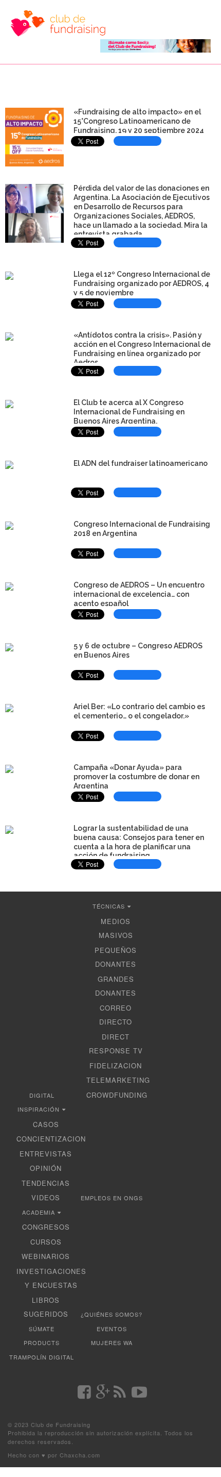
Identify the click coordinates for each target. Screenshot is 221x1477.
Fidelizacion (115, 1065)
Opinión (46, 1168)
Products (42, 1342)
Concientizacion (51, 1139)
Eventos (112, 1328)
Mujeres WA (112, 1342)
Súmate (41, 1328)
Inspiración (38, 1109)
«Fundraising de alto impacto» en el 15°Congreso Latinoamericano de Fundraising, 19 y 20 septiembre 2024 (138, 121)
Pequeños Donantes (116, 957)
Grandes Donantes (115, 986)
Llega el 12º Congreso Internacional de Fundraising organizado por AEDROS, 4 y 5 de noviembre (141, 283)
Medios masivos (116, 928)
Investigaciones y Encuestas (51, 1278)
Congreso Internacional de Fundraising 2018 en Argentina (141, 529)
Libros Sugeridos (46, 1307)
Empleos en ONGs (112, 1198)
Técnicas (109, 906)
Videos (45, 1197)
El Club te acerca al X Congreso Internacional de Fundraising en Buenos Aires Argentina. (129, 411)
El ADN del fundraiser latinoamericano (140, 463)
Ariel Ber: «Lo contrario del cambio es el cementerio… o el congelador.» (139, 711)
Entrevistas (46, 1154)
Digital (41, 1095)
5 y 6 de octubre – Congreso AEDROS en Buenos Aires (137, 650)
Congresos (46, 1227)
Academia (38, 1212)
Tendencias (46, 1183)
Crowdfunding (117, 1095)
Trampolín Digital (41, 1357)
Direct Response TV (116, 1044)
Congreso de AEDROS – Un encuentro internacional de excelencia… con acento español (139, 594)
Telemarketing (118, 1080)
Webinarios (46, 1256)
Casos (46, 1124)
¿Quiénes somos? (111, 1314)
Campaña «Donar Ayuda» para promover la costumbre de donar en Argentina (136, 776)
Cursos (46, 1242)
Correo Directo (115, 1015)
